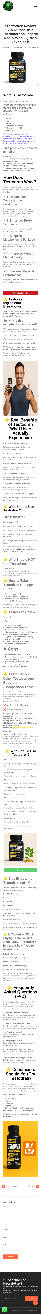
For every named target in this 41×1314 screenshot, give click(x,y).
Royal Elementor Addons (28, 1311)
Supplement (7, 47)
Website (6, 1245)
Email (5, 1237)
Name (5, 1229)
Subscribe (31, 1298)
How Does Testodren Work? (19, 180)
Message (6, 1206)
